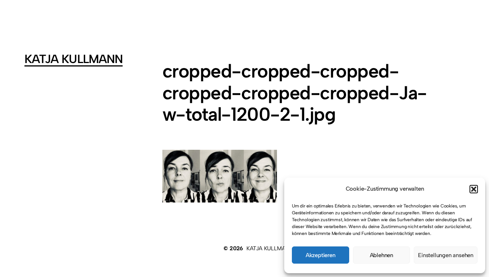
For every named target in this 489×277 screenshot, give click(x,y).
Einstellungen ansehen (445, 255)
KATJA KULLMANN (73, 59)
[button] (474, 189)
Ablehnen (381, 255)
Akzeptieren (320, 255)
